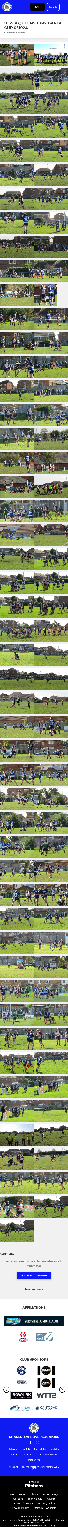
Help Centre (18, 1494)
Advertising (50, 1494)
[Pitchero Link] (34, 1486)
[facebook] (30, 1443)
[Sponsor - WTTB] (46, 1396)
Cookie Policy (20, 1508)
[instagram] (37, 1443)
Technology (35, 1499)
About (34, 1494)
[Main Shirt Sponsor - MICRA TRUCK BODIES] (21, 1383)
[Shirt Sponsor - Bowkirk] (21, 1396)
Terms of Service (23, 1503)
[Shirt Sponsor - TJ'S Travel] (21, 1408)
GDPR (51, 1499)
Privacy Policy (46, 1503)
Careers (18, 1499)
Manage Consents (45, 1508)
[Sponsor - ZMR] (46, 1371)
